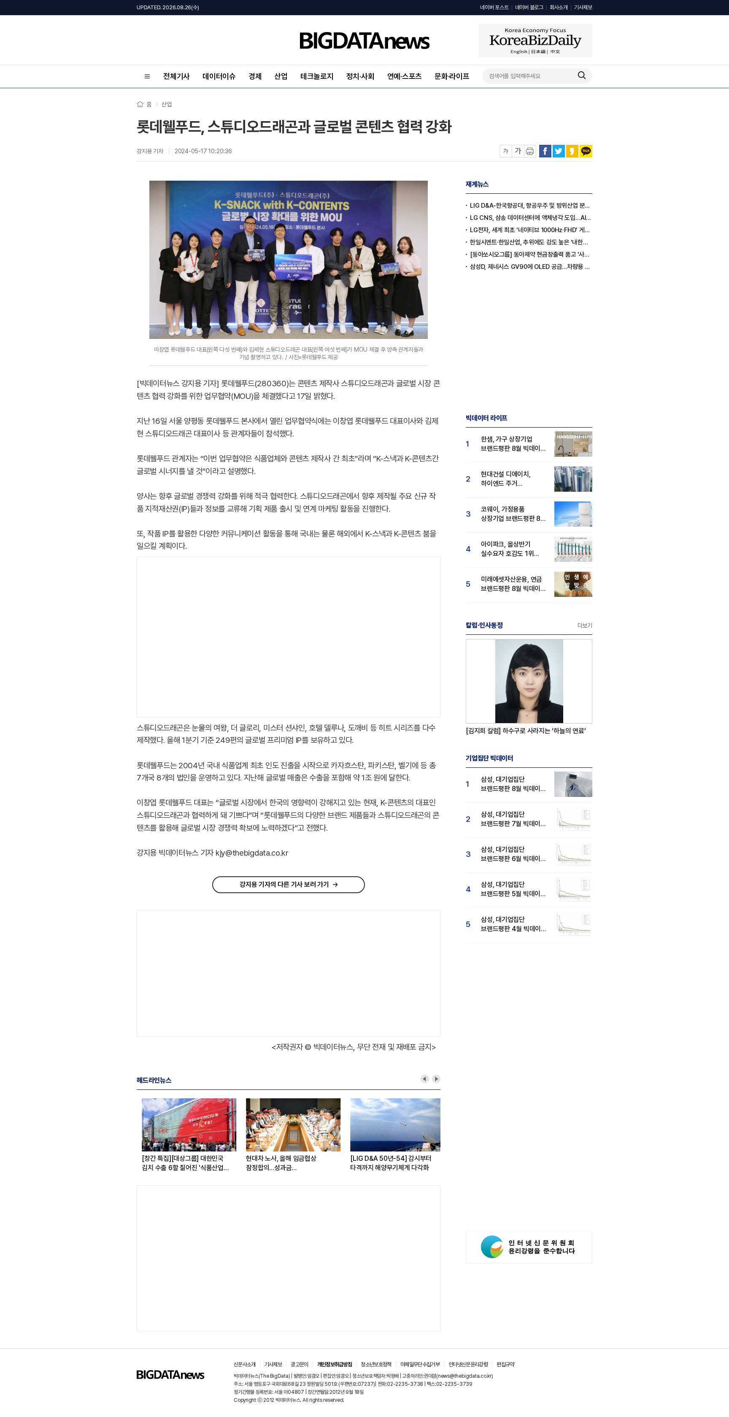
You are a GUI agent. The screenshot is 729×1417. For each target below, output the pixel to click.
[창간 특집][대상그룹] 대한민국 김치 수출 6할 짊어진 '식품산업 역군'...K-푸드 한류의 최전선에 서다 (183, 1163)
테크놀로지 (317, 76)
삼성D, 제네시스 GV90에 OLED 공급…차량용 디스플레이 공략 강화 (531, 267)
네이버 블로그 (529, 7)
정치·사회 (360, 76)
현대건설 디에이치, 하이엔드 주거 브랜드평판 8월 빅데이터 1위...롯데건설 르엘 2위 (513, 479)
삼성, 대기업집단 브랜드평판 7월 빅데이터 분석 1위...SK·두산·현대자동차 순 (513, 819)
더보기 (585, 625)
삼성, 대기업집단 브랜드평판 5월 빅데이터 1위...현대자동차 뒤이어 (513, 890)
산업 (281, 76)
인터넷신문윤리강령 (468, 1364)
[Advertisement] (208, 637)
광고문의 (299, 1364)
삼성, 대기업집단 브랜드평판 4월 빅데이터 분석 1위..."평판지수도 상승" (514, 925)
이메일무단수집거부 (420, 1364)
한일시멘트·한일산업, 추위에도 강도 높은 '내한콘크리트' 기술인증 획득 (531, 242)
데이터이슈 (219, 76)
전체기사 (176, 76)
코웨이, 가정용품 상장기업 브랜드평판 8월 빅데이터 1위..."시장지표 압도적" (513, 514)
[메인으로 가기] (170, 1377)
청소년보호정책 (376, 1364)
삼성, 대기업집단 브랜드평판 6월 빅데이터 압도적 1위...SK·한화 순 (513, 854)
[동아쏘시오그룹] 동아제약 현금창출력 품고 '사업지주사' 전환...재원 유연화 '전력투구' (531, 254)
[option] (189, 1135)
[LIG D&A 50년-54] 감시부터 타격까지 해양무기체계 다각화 (386, 1163)
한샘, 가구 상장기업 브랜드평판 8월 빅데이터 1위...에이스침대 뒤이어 (513, 444)
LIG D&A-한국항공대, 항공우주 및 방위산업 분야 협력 (531, 205)
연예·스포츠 (404, 76)
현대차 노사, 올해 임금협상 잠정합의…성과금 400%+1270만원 (276, 1163)
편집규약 (505, 1364)
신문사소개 (245, 1364)
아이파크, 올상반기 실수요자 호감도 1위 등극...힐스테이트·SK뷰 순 (511, 549)
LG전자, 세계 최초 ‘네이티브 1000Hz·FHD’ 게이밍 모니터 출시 (531, 230)
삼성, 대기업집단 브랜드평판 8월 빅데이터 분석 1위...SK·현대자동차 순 (513, 784)
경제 (255, 76)
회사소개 (559, 7)
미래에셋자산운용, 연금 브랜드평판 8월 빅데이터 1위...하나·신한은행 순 (513, 584)
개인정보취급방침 (334, 1364)
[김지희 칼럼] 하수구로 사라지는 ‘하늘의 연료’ (526, 731)
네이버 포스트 (494, 7)
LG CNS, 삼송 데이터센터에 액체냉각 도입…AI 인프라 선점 (531, 218)
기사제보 (583, 7)
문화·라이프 (452, 76)
